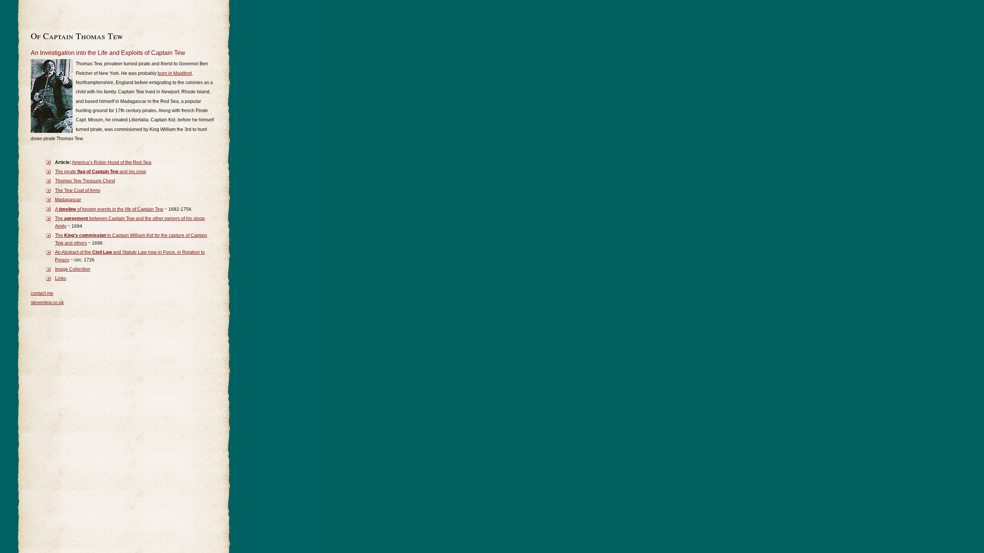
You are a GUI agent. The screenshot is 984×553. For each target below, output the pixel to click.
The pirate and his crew (100, 171)
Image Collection (72, 269)
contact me (42, 293)
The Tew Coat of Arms (77, 190)
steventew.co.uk (47, 302)
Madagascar (68, 199)
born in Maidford (175, 73)
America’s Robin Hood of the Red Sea (111, 162)
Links (60, 278)
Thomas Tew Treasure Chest (85, 181)
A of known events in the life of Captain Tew (109, 209)
